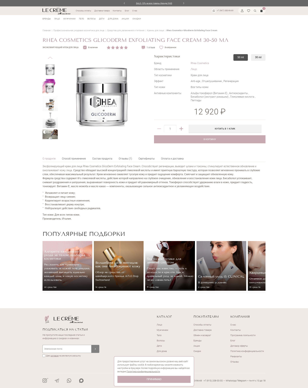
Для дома (113, 19)
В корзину (210, 139)
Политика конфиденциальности (247, 351)
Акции (125, 19)
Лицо (57, 19)
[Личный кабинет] (242, 11)
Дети (101, 19)
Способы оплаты (83, 11)
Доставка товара (102, 11)
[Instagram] (45, 380)
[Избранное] (248, 11)
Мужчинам (69, 19)
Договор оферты (239, 346)
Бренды (47, 19)
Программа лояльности (243, 335)
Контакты (117, 11)
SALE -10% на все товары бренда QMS (154, 3)
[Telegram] (57, 380)
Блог (127, 11)
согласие (55, 356)
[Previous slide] (124, 3)
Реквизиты (236, 356)
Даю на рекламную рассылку (63, 356)
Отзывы (234, 361)
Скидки (137, 19)
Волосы (91, 19)
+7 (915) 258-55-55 (213, 380)
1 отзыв (151, 47)
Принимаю (154, 379)
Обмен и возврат (202, 335)
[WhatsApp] (69, 380)
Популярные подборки (84, 233)
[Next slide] (184, 3)
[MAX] (81, 380)
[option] (67, 266)
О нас (134, 11)
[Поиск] (255, 11)
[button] (50, 55)
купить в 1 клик (225, 128)
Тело (81, 19)
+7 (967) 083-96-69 (225, 10)
